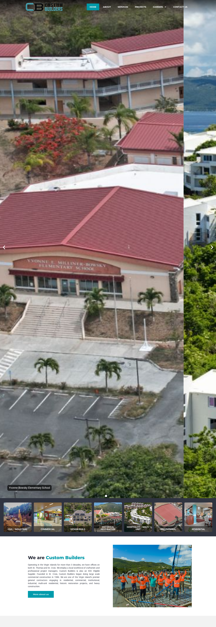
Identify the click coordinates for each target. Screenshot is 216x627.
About (107, 7)
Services (123, 7)
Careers (158, 7)
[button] (4, 247)
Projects (140, 7)
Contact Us (180, 7)
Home (93, 7)
